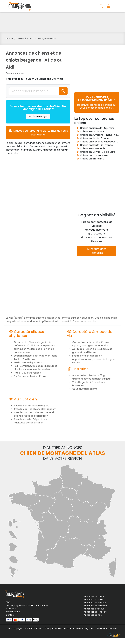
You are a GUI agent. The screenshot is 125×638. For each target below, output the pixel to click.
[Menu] (115, 6)
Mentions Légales (84, 628)
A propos (11, 608)
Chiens (20, 38)
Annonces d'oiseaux (94, 609)
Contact (10, 614)
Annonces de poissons (95, 605)
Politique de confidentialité (58, 628)
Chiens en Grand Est (92, 158)
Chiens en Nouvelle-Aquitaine (97, 128)
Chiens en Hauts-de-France (96, 145)
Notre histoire (13, 611)
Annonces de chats (94, 599)
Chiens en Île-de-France (94, 138)
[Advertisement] (62, 22)
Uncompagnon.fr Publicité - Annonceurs (23, 605)
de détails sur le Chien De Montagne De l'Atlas (35, 78)
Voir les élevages (38, 116)
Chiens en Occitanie (92, 131)
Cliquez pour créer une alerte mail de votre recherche (40, 132)
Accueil (9, 38)
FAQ (8, 602)
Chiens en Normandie (92, 148)
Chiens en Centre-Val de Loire (97, 151)
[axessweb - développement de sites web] (113, 635)
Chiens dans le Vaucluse (94, 155)
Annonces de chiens (94, 596)
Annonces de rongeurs (95, 612)
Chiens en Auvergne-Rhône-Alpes (100, 134)
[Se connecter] (109, 6)
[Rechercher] (101, 6)
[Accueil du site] (19, 6)
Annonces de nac (93, 615)
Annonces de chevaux (95, 602)
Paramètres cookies (107, 628)
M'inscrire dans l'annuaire (96, 251)
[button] (96, 102)
